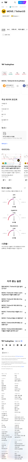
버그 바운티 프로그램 (20, 435)
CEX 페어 (4, 387)
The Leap (17, 390)
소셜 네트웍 (4, 431)
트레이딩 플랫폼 (19, 449)
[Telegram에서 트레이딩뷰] (21, 345)
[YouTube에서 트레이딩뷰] (10, 345)
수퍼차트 (4, 375)
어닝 (3, 405)
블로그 (16, 407)
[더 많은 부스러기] (6, 7)
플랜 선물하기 (18, 380)
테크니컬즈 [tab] (21, 29)
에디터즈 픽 (4, 448)
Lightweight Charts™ (20, 445)
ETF (3, 382)
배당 (3, 407)
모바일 (3, 425)
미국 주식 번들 (18, 399)
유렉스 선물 (17, 397)
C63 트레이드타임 (19, 420)
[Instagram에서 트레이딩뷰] (14, 345)
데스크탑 (4, 427)
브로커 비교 (17, 389)
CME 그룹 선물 (18, 395)
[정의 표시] (6, 103)
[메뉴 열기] (2, 2)
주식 (3, 380)
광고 (16, 453)
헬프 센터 (17, 408)
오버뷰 (16, 385)
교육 (3, 446)
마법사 (3, 455)
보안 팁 (16, 433)
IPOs (3, 408)
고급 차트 (17, 447)
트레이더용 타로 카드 (20, 418)
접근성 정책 (17, 432)
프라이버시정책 (18, 428)
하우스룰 (4, 438)
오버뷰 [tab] (3, 29)
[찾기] (15, 2)
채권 (3, 383)
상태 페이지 (17, 437)
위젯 (16, 442)
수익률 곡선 (4, 415)
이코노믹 (4, 403)
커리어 (16, 410)
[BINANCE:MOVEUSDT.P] (25, 163)
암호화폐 (4, 385)
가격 (16, 377)
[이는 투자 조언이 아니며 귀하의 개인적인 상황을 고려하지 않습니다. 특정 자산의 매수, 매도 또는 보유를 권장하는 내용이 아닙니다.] (21, 191)
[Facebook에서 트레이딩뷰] (6, 345)
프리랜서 (4, 456)
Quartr (22, 366)
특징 (16, 375)
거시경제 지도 (5, 418)
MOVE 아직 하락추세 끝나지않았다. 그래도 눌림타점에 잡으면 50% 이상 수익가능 (11, 167)
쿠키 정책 (17, 430)
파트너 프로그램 (19, 457)
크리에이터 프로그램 (7, 437)
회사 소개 (17, 403)
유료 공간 (4, 458)
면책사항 (17, 427)
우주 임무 (17, 405)
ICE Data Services (19, 356)
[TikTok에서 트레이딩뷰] (25, 345)
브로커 (16, 387)
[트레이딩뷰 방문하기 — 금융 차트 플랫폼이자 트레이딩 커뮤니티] (8, 64)
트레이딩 (4, 445)
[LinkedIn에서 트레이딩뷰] (17, 345)
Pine (3, 390)
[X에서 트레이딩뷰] (3, 345)
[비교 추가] (17, 86)
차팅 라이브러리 (19, 443)
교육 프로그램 (18, 458)
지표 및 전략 (5, 453)
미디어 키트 (17, 412)
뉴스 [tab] (8, 29)
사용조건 (17, 425)
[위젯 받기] (24, 187)
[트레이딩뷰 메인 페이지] (5, 2)
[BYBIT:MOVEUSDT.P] (3, 163)
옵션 (3, 417)
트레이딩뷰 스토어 (19, 417)
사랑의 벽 (4, 433)
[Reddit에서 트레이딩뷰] (3, 349)
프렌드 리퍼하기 (5, 435)
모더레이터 (4, 440)
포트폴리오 (4, 413)
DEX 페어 (4, 389)
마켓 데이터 (17, 379)
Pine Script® (5, 420)
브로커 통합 (17, 455)
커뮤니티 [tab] (14, 29)
